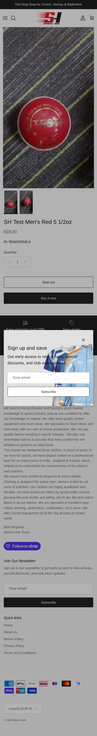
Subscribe (48, 392)
